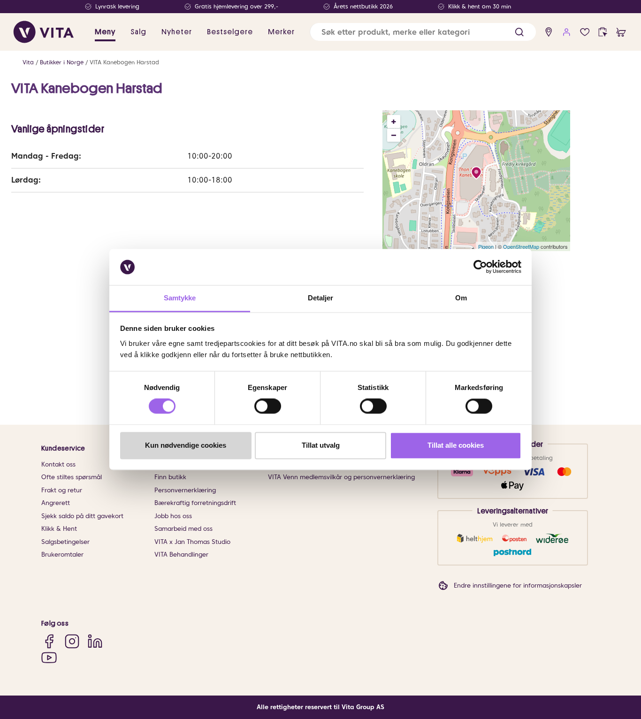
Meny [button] (105, 32)
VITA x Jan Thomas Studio (192, 541)
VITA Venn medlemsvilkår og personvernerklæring (341, 477)
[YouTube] (49, 657)
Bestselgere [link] (230, 32)
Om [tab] (461, 298)
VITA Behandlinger (181, 554)
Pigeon (486, 246)
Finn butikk (170, 477)
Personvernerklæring (185, 490)
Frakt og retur (61, 490)
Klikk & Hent (59, 528)
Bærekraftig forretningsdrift (195, 502)
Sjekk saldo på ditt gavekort (82, 516)
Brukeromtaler (62, 554)
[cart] (621, 32)
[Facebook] (49, 641)
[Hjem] (43, 32)
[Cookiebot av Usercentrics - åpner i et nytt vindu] (480, 267)
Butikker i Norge (62, 62)
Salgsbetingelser (65, 541)
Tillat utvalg (321, 445)
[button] (519, 32)
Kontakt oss (58, 464)
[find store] (549, 32)
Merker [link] (281, 32)
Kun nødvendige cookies (185, 445)
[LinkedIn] (95, 641)
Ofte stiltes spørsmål (71, 477)
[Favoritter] (585, 32)
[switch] (267, 406)
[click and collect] (603, 32)
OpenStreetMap (521, 246)
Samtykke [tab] (180, 298)
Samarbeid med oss (183, 528)
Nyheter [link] (176, 32)
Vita (28, 62)
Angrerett (55, 502)
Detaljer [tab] (321, 298)
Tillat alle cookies (455, 445)
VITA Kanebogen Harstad (124, 62)
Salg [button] (138, 32)
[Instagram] (72, 641)
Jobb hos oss (173, 516)
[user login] (566, 32)
